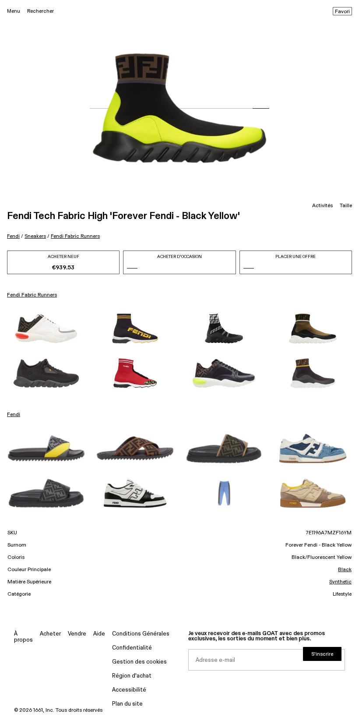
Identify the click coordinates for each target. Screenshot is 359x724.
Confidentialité (132, 648)
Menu (13, 11)
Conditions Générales (140, 634)
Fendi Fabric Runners (75, 236)
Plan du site (127, 704)
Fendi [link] (13, 414)
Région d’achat (131, 676)
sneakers (35, 236)
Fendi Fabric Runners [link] (32, 295)
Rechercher (40, 11)
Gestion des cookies (139, 662)
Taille (346, 205)
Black (345, 569)
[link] (46, 328)
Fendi (13, 236)
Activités (322, 205)
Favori (342, 11)
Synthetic (340, 582)
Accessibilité (129, 690)
